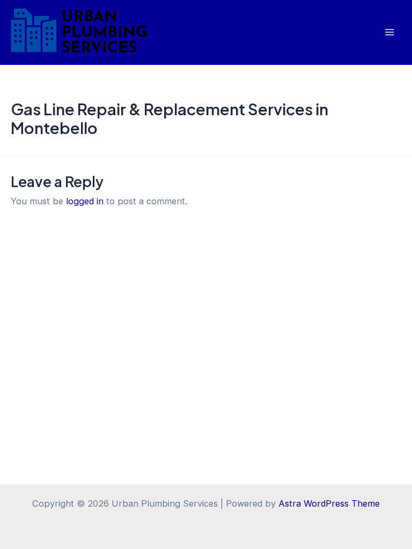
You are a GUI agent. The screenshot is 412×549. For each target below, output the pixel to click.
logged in (85, 201)
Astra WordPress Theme (329, 503)
